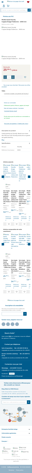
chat (20, 364)
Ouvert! (12, 373)
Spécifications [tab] (12, 150)
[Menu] (3, 1)
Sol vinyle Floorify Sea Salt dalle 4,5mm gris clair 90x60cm (23, 265)
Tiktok (3, 324)
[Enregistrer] (28, 402)
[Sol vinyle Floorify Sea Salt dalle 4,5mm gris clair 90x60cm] (23, 239)
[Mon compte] (4, 6)
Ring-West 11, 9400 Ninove (10, 389)
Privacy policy (19, 470)
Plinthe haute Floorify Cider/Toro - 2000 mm (7, 264)
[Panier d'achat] (7, 6)
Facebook (8, 324)
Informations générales (9, 433)
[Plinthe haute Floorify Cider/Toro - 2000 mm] (7, 238)
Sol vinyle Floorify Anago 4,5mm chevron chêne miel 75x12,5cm (14, 196)
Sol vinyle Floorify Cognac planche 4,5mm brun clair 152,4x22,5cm (7, 197)
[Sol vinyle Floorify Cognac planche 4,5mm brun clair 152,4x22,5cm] (7, 172)
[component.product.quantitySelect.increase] (13, 77)
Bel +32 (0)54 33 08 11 (21, 348)
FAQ (10, 336)
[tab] (16, 135)
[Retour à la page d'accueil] (15, 1)
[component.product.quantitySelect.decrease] (5, 77)
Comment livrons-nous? (10, 111)
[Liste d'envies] (28, 2)
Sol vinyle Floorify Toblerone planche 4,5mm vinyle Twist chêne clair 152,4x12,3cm (23, 198)
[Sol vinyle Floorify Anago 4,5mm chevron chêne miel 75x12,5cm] (15, 171)
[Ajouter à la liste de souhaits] (25, 77)
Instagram (12, 324)
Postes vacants (6, 437)
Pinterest (17, 324)
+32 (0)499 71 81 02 (16, 368)
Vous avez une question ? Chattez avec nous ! (16, 123)
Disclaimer (11, 470)
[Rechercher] (29, 10)
